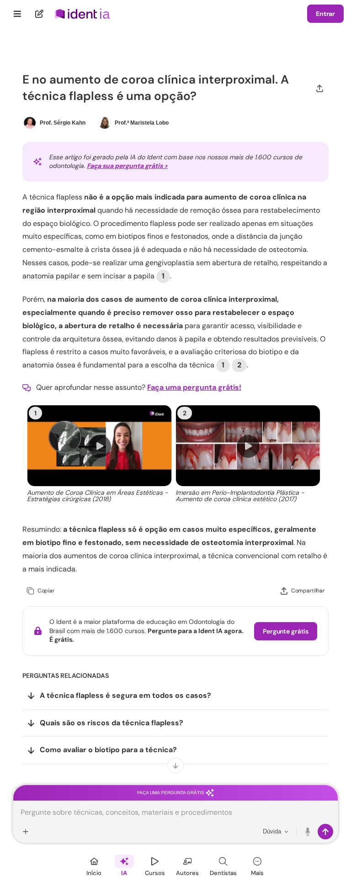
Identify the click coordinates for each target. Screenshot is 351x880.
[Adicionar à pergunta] (25, 831)
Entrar (325, 14)
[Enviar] (325, 831)
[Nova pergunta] (39, 13)
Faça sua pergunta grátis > (127, 166)
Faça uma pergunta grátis (171, 792)
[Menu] (17, 13)
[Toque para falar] (308, 831)
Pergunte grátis (285, 631)
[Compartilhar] (320, 88)
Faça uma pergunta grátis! (194, 387)
